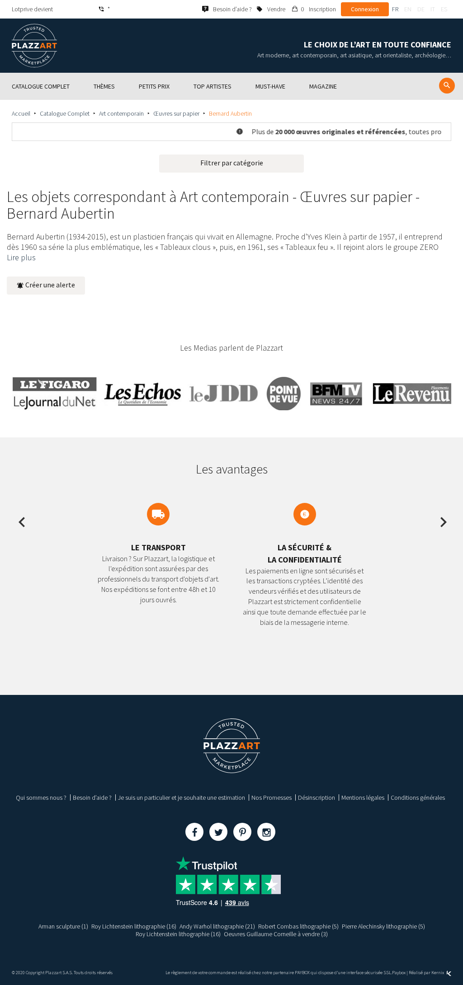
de (421, 9)
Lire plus (21, 257)
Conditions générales (418, 797)
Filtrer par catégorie (231, 162)
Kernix (438, 973)
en (407, 9)
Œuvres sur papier (176, 113)
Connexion (365, 9)
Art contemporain (121, 113)
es (444, 9)
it (432, 9)
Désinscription (316, 797)
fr (395, 9)
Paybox (399, 973)
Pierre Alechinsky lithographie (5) (383, 926)
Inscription (322, 9)
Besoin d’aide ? (92, 797)
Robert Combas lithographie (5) (298, 926)
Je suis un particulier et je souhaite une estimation (181, 797)
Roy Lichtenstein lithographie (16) (133, 926)
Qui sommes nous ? (41, 797)
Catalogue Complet (65, 113)
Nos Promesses (271, 797)
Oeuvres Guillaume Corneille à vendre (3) (276, 934)
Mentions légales (362, 797)
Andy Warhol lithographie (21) (217, 926)
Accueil (21, 113)
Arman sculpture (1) (63, 926)
